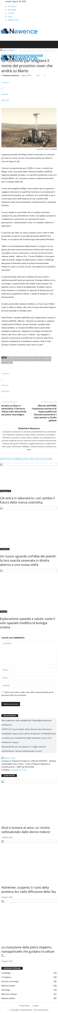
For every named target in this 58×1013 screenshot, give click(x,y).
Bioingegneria (5, 491)
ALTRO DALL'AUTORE (39, 459)
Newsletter (12, 10)
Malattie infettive (8, 998)
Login (10, 17)
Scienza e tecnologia (9, 981)
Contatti (11, 13)
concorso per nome (15, 357)
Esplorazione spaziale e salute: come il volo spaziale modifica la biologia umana (27, 622)
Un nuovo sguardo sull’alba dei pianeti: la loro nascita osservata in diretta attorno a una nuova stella (28, 560)
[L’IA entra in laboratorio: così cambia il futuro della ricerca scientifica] (29, 477)
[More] (29, 105)
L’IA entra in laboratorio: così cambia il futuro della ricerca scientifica (27, 500)
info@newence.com (19, 770)
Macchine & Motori (9, 994)
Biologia (3, 612)
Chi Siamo (12, 6)
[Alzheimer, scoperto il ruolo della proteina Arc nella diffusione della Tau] (29, 860)
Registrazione (13, 20)
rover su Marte (14, 360)
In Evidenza (6, 977)
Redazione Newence (11, 75)
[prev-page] (0, 633)
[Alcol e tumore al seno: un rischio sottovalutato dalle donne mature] (29, 801)
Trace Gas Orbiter (44, 360)
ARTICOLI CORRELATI (13, 459)
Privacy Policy (24, 1006)
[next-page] (2, 633)
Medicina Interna (8, 986)
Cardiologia (5, 973)
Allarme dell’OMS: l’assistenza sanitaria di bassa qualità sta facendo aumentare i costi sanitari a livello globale (44, 413)
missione (47, 357)
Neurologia (5, 990)
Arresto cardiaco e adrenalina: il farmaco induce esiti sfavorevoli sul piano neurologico (13, 410)
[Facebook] (1, 1)
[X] (4, 1)
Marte (39, 357)
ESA (25, 357)
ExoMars (32, 357)
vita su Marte (7, 363)
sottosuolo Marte (28, 360)
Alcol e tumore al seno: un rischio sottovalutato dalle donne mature (25, 829)
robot (4, 360)
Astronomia (5, 549)
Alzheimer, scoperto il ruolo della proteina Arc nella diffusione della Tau (28, 889)
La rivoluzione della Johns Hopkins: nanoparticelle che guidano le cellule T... (27, 951)
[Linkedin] (3, 1)
